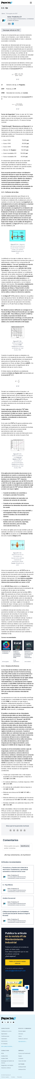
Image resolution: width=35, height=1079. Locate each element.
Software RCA (22, 1069)
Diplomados (4, 1033)
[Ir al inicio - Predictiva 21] (6, 3)
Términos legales (5, 1077)
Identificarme (25, 846)
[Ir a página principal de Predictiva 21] (8, 1018)
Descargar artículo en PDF (11, 30)
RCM (2, 1053)
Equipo (20, 1056)
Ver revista (22, 1041)
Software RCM (22, 1066)
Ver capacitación (7, 1046)
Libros (20, 1036)
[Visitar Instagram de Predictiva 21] (11, 1022)
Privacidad (19, 1077)
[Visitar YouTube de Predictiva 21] (13, 1022)
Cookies (13, 1077)
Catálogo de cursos (6, 1031)
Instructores (4, 1041)
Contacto (20, 1058)
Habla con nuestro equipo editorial (17, 962)
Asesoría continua (6, 1067)
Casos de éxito (22, 1061)
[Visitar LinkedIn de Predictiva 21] (8, 1022)
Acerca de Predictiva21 (24, 1053)
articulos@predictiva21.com (15, 971)
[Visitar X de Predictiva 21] (5, 1022)
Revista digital (21, 1031)
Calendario (4, 1038)
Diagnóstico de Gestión (7, 1065)
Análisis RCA (4, 1056)
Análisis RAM (4, 1058)
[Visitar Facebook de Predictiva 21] (2, 1022)
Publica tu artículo (23, 1038)
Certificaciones (5, 1036)
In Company (4, 1043)
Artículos (20, 1033)
